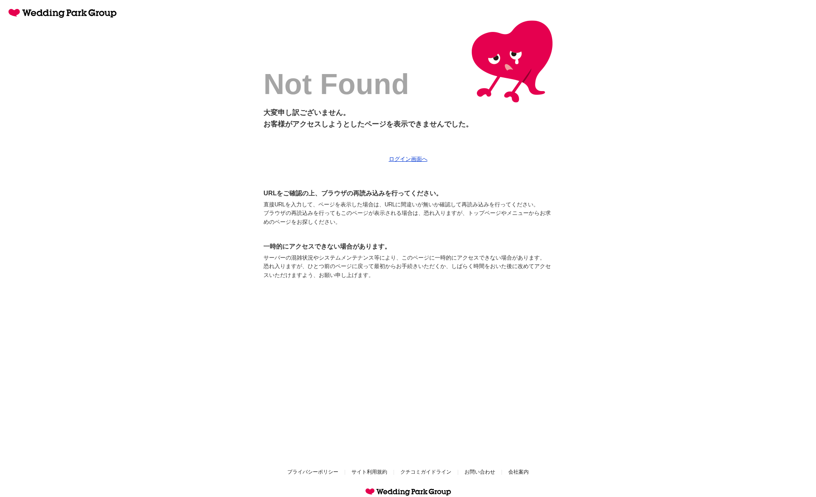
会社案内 (518, 472)
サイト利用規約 (369, 472)
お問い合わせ (480, 472)
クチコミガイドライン (425, 472)
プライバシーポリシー (312, 472)
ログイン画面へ (408, 159)
